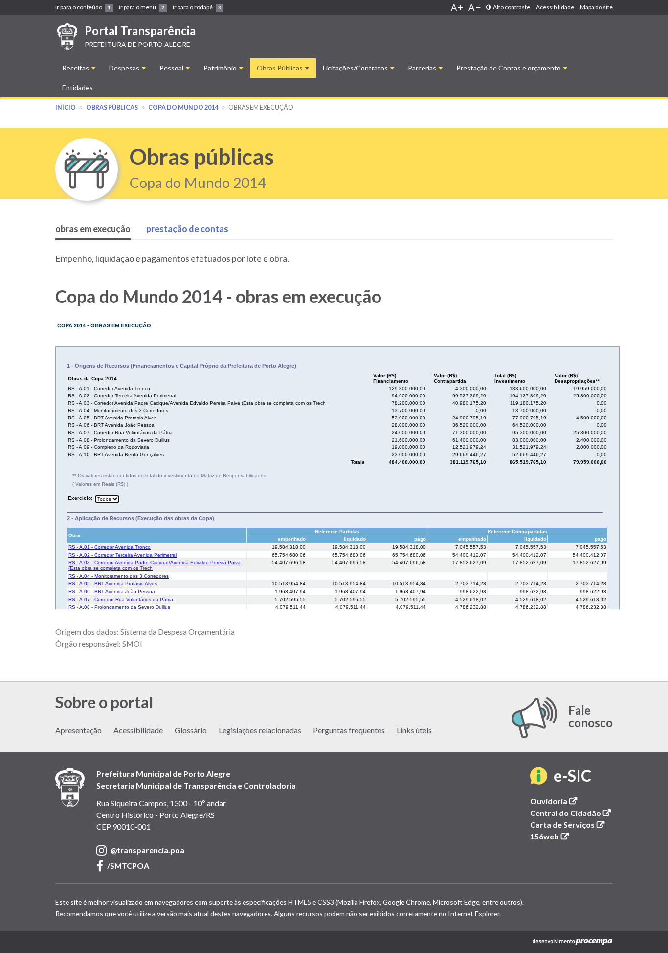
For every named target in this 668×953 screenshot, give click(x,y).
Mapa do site (596, 7)
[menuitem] (84, 7)
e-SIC (572, 777)
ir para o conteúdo (82, 7)
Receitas (76, 68)
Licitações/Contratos (356, 68)
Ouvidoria (554, 801)
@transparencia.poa (147, 850)
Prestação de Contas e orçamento (509, 68)
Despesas (125, 68)
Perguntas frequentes (349, 730)
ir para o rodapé (197, 7)
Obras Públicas (280, 68)
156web (550, 836)
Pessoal (172, 68)
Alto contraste (510, 7)
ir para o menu (141, 7)
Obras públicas (112, 107)
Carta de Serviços (568, 824)
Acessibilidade (555, 7)
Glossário (191, 730)
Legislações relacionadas (260, 730)
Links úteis (414, 730)
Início (65, 107)
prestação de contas (187, 228)
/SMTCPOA (128, 866)
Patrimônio (220, 68)
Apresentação (78, 730)
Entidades (77, 87)
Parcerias (423, 68)
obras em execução (93, 228)
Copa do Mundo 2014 (183, 107)
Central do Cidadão (571, 812)
